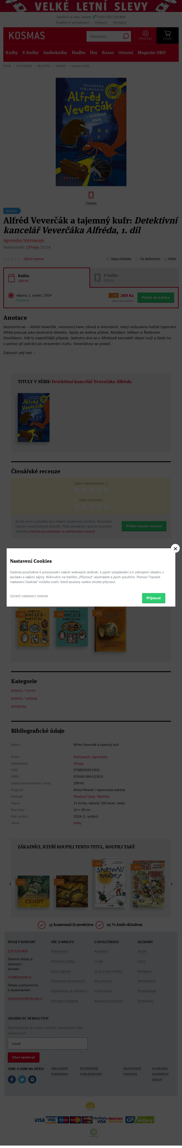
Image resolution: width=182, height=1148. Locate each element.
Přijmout (153, 598)
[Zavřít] (175, 548)
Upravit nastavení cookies (29, 595)
